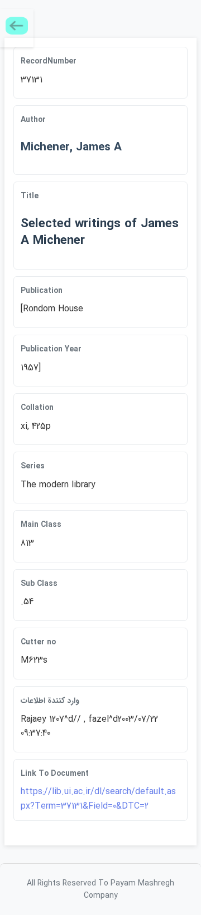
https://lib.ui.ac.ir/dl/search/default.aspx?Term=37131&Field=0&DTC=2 (98, 799)
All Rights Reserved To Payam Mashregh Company (100, 889)
